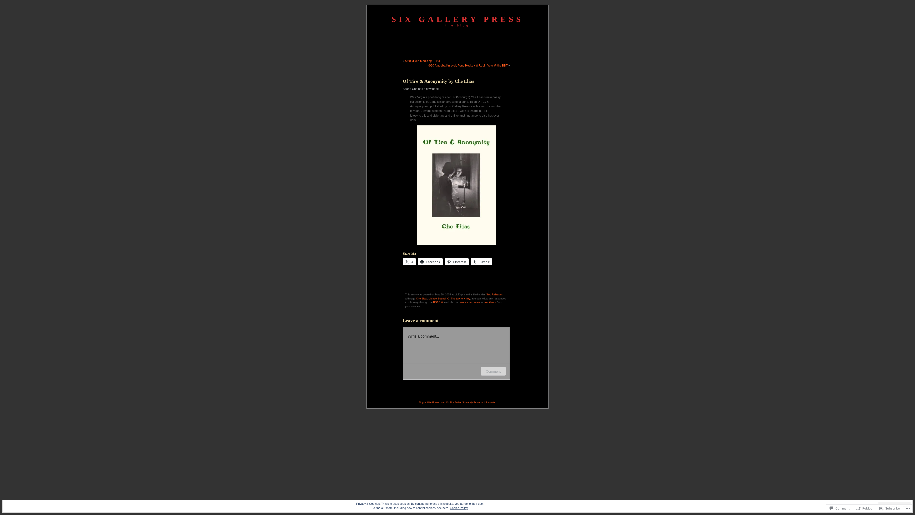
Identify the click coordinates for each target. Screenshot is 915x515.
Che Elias (421, 298)
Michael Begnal (437, 298)
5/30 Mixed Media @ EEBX (422, 61)
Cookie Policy (459, 508)
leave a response (470, 302)
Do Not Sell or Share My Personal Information (471, 402)
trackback (490, 302)
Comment (493, 371)
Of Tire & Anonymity (458, 298)
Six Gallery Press (457, 19)
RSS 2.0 (438, 302)
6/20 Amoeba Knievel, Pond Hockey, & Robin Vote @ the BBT (468, 65)
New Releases (494, 294)
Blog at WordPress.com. (432, 402)
